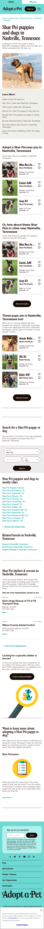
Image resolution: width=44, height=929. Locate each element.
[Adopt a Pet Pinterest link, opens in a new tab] (20, 857)
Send (32, 835)
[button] (39, 164)
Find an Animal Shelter (22, 677)
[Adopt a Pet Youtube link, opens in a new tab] (25, 857)
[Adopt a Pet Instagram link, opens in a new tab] (29, 857)
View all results (22, 304)
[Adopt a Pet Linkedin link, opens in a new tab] (34, 857)
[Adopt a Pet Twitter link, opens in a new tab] (15, 857)
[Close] (41, 910)
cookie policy (13, 918)
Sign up (30, 9)
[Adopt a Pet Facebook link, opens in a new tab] (10, 857)
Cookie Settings (22, 925)
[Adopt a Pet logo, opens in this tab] (22, 897)
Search (22, 468)
